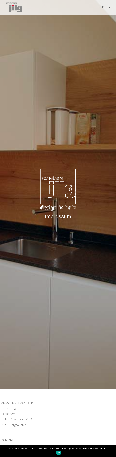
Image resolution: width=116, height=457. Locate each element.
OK (58, 453)
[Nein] (112, 451)
